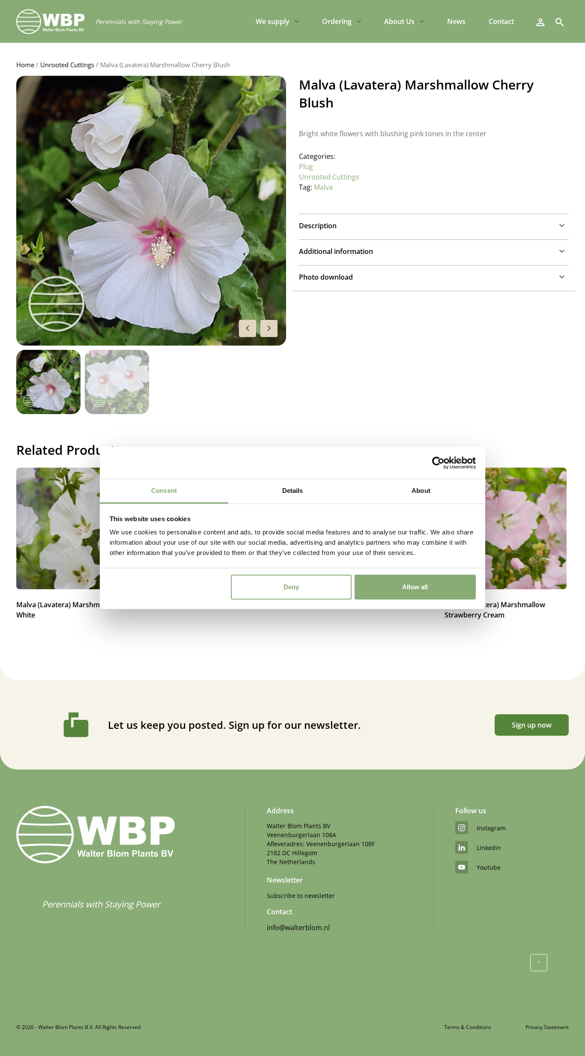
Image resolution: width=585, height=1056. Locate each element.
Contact (501, 21)
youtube (489, 867)
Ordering (337, 21)
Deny (291, 587)
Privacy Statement (547, 1027)
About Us (399, 21)
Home (25, 64)
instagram (491, 828)
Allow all (415, 587)
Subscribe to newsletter (301, 896)
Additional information (336, 251)
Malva (323, 187)
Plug (306, 166)
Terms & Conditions (467, 1027)
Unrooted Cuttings (67, 64)
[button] (269, 328)
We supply (273, 21)
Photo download (326, 277)
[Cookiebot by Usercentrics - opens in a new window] (438, 462)
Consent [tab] (164, 490)
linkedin (489, 848)
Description (318, 225)
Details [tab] (292, 490)
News (456, 21)
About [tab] (421, 490)
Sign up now (532, 725)
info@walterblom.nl (298, 927)
